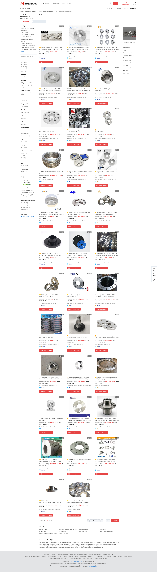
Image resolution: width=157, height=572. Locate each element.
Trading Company (27, 190)
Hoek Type (25, 112)
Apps (125, 8)
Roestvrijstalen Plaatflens (106, 531)
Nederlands (99, 556)
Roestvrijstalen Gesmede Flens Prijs (68, 529)
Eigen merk (26, 207)
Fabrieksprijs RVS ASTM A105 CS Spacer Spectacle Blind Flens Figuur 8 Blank (106, 213)
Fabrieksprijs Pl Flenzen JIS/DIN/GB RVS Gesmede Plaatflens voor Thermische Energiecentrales (105, 295)
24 (44, 520)
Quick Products (64, 558)
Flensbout (125, 70)
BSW (24, 71)
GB (24, 67)
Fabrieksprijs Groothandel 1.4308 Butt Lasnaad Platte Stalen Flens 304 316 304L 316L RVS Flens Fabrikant (51, 378)
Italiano (76, 556)
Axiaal (23, 118)
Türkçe (114, 556)
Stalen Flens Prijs (63, 533)
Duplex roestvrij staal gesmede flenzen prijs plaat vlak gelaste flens (51, 172)
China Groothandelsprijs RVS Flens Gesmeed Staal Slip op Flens (107, 130)
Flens (25, 32)
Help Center (46, 554)
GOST (24, 77)
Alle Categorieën (26, 8)
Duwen (24, 171)
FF (23, 158)
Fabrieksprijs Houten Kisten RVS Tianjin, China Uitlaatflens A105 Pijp (50, 295)
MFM (24, 153)
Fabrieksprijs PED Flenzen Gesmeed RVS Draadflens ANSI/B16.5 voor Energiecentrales (106, 172)
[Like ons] (109, 554)
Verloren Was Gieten (29, 49)
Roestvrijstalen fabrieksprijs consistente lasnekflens (106, 89)
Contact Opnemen (47, 62)
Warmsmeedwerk (28, 47)
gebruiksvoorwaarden (92, 566)
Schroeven (25, 136)
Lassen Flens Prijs (83, 529)
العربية (93, 556)
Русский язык (83, 556)
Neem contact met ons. (28, 216)
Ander (22, 51)
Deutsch (65, 556)
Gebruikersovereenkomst (62, 554)
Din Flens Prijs (42, 531)
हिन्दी (104, 556)
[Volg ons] (112, 554)
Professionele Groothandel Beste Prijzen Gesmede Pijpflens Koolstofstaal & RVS (78, 336)
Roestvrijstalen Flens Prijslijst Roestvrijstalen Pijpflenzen (51, 419)
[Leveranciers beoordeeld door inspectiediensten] (28, 181)
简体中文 (38, 556)
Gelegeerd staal (26, 83)
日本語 (49, 556)
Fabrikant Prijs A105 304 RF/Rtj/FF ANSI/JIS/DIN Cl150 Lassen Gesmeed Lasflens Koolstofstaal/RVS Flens (107, 337)
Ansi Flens (125, 65)
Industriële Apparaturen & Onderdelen (27, 29)
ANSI (24, 62)
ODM (24, 203)
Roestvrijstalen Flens (128, 53)
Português (71, 556)
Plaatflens (125, 58)
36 (47, 520)
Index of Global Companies (101, 558)
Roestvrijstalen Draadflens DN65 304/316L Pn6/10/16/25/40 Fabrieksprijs (51, 130)
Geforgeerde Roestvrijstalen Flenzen (48, 533)
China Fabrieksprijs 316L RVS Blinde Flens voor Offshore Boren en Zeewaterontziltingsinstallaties (78, 213)
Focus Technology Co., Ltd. (76, 561)
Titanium (24, 100)
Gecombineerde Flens (128, 55)
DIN (24, 64)
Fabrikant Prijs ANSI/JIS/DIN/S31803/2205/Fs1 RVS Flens (50, 501)
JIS (24, 69)
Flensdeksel (102, 529)
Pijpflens (125, 50)
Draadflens (126, 73)
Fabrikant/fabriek (27, 192)
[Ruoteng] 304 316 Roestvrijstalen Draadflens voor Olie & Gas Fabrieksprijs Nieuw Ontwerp (51, 213)
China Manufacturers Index (75, 558)
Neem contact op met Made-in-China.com (86, 554)
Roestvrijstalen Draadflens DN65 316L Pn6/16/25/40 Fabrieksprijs (49, 336)
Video (62, 26)
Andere (24, 197)
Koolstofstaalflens (127, 63)
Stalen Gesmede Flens (128, 68)
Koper (108, 8)
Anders (24, 209)
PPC (23, 87)
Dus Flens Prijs (83, 531)
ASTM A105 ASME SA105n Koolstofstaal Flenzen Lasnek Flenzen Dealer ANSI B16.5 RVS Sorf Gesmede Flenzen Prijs (79, 419)
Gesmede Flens (127, 60)
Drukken (24, 166)
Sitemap (99, 554)
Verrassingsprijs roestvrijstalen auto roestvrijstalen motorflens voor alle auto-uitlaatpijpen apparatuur (105, 460)
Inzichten (105, 554)
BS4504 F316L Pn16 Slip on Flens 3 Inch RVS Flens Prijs (79, 460)
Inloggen (135, 4)
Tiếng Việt (120, 556)
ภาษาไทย (109, 556)
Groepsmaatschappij (28, 195)
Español (59, 556)
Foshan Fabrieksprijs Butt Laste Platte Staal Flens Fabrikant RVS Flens (79, 130)
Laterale (24, 106)
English (33, 556)
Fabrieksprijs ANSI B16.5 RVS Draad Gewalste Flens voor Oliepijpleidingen (77, 254)
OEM (24, 205)
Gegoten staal (26, 85)
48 (51, 520)
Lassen (25, 130)
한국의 (89, 556)
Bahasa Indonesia (128, 556)
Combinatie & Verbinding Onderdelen (28, 35)
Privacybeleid (73, 554)
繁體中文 (44, 556)
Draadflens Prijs (43, 529)
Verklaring (53, 554)
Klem (23, 124)
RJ (23, 160)
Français (54, 556)
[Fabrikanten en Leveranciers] (28, 3)
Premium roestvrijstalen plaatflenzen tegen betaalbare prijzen (78, 295)
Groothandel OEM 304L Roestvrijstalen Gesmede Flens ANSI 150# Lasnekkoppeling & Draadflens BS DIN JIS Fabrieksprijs (106, 419)
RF (24, 147)
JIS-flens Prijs (62, 531)
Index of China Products (88, 558)
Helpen (118, 8)
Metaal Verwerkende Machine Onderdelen (29, 44)
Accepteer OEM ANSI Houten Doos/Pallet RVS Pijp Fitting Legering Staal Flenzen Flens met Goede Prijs (106, 378)
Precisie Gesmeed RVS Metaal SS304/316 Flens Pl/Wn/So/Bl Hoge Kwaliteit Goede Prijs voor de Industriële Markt (50, 48)
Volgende (114, 520)
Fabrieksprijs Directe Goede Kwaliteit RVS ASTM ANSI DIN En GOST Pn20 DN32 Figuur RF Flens (79, 378)
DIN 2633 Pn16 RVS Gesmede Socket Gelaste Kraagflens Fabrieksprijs (79, 172)
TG (23, 155)
